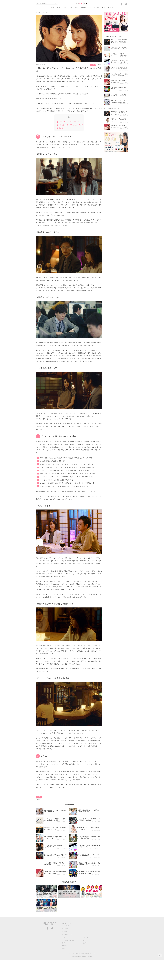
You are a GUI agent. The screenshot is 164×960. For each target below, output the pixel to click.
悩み (103, 7)
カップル (96, 7)
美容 (76, 7)
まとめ (61, 128)
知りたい (110, 7)
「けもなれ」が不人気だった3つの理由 (71, 125)
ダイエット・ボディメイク (64, 7)
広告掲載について (67, 934)
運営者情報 (65, 928)
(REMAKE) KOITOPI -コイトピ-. (84, 956)
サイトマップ (65, 926)
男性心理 (83, 7)
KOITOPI (38, 12)
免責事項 (64, 931)
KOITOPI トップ (66, 923)
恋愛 (52, 7)
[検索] (56, 3)
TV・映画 (45, 12)
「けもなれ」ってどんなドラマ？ (69, 121)
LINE (89, 7)
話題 (100, 64)
